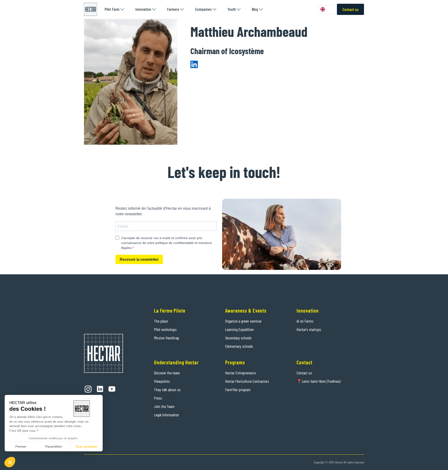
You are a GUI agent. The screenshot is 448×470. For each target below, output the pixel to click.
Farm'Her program (238, 389)
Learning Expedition (239, 329)
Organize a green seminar (243, 321)
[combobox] (327, 9)
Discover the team (167, 372)
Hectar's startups (309, 329)
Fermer (20, 446)
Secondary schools (238, 337)
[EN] (327, 9)
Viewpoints (162, 381)
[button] (114, 9)
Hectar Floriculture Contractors (247, 381)
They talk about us (167, 389)
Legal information (166, 414)
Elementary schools (239, 346)
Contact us (350, 9)
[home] (90, 9)
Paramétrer (53, 446)
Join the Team (164, 406)
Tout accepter (86, 446)
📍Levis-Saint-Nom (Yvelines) (318, 381)
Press (158, 397)
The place (161, 321)
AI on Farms (305, 321)
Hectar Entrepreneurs (240, 372)
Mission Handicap (166, 337)
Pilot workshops (165, 329)
